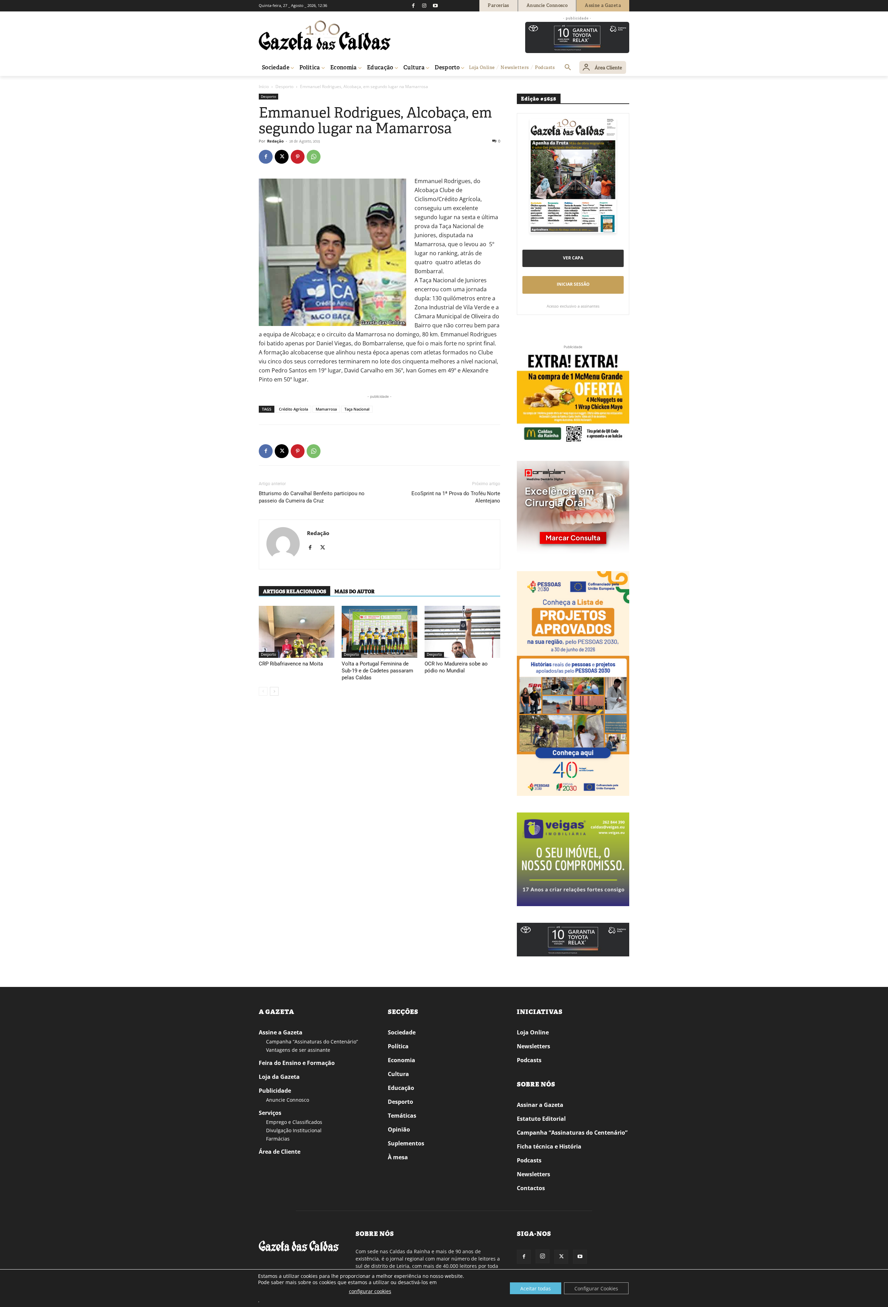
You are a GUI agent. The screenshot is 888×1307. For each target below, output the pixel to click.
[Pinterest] (298, 157)
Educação (401, 1088)
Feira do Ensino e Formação (297, 1063)
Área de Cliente (279, 1151)
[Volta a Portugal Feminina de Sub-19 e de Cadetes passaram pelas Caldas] (379, 632)
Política (398, 1046)
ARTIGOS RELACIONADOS (294, 591)
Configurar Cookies (596, 1288)
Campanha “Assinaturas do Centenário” (312, 1041)
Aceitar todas (535, 1288)
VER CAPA (573, 258)
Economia (401, 1060)
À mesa (398, 1157)
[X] (282, 157)
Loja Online (533, 1032)
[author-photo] (283, 544)
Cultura (398, 1074)
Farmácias (278, 1138)
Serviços (270, 1113)
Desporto (284, 86)
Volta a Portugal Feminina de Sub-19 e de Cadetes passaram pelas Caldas (377, 671)
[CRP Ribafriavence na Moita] (296, 632)
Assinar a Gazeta (540, 1105)
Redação (275, 141)
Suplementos (406, 1143)
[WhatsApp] (314, 157)
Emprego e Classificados (294, 1122)
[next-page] (274, 691)
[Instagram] (424, 5)
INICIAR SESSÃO (573, 284)
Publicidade (275, 1090)
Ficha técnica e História (549, 1146)
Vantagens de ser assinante (298, 1050)
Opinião (399, 1129)
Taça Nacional (356, 409)
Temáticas (402, 1115)
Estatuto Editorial (541, 1119)
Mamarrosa (326, 409)
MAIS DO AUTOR (354, 591)
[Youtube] (435, 5)
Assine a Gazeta (280, 1032)
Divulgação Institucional (294, 1130)
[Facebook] (413, 5)
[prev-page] (263, 691)
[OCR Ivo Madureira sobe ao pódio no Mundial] (462, 632)
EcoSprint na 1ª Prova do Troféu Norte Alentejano (455, 497)
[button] (568, 67)
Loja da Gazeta (279, 1077)
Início (264, 86)
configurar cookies (370, 1291)
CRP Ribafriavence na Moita (291, 664)
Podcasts (529, 1060)
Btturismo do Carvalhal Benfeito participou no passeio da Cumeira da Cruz (312, 497)
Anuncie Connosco (287, 1100)
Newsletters (533, 1046)
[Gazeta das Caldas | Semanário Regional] (325, 35)
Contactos (531, 1188)
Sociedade (402, 1032)
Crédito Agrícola (293, 409)
